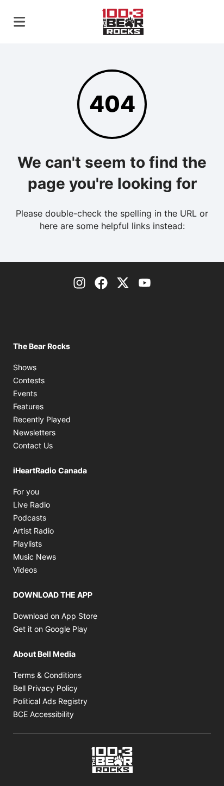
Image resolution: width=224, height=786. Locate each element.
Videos (25, 569)
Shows (24, 367)
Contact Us (33, 445)
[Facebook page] (101, 281)
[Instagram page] (79, 281)
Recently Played (42, 419)
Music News (34, 556)
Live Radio (31, 504)
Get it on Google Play (50, 628)
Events (25, 393)
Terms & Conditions (47, 675)
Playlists (27, 543)
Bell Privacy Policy (45, 688)
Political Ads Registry (50, 701)
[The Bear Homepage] (123, 22)
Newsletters (34, 432)
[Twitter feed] (122, 281)
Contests (29, 380)
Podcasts (29, 517)
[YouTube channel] (144, 281)
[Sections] (19, 22)
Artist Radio (33, 530)
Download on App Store (55, 615)
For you (26, 491)
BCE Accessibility (43, 714)
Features (28, 406)
